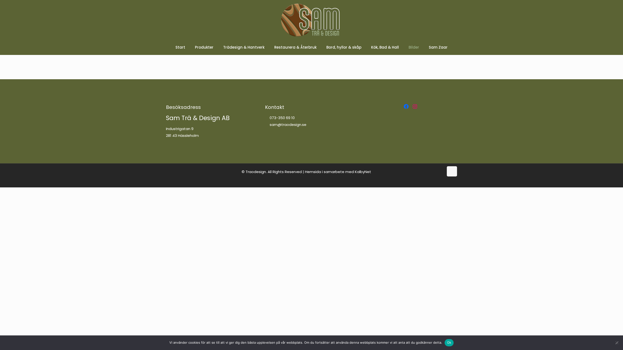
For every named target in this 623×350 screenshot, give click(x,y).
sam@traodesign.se (287, 124)
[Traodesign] (311, 20)
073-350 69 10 (282, 117)
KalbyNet (363, 171)
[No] (616, 342)
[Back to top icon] (452, 171)
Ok (449, 342)
